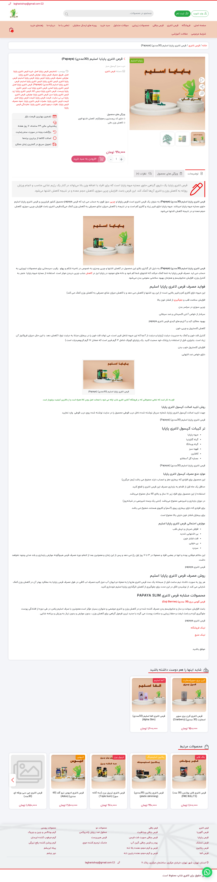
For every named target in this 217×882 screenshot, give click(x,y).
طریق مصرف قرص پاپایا (53, 74)
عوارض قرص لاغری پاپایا (30, 74)
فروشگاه (186, 25)
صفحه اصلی (200, 25)
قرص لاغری (172, 25)
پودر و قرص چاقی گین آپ (144, 842)
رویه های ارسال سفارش (85, 25)
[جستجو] (66, 13)
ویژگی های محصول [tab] (168, 174)
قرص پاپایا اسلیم (26, 78)
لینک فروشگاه (198, 627)
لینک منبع (200, 635)
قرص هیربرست (99, 837)
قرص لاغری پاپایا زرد (21, 91)
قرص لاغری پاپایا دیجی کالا (44, 91)
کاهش (89, 273)
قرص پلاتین (202, 848)
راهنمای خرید (36, 25)
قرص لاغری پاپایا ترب (37, 88)
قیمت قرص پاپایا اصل (24, 97)
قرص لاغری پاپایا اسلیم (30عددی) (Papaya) (41, 83)
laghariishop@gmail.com (27, 4)
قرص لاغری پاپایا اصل (22, 84)
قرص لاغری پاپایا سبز (58, 94)
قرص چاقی (158, 25)
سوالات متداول (121, 25)
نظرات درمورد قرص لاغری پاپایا (44, 104)
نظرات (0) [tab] (141, 174)
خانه (204, 45)
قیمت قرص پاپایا (43, 97)
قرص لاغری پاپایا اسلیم (31, 81)
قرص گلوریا (203, 832)
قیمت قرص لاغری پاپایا (57, 101)
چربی (112, 201)
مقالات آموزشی (180, 34)
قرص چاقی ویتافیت (147, 832)
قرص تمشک (202, 842)
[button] (207, 872)
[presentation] (12, 780)
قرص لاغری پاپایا (50, 81)
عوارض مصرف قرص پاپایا (57, 78)
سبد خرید (105, 25)
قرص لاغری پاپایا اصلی (58, 88)
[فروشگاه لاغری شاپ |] (13, 13)
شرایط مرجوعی (198, 34)
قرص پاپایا (39, 78)
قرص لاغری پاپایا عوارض (37, 94)
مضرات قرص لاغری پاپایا (35, 101)
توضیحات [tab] (193, 174)
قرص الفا (204, 853)
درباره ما (51, 25)
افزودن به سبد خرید (84, 159)
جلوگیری (178, 300)
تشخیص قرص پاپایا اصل (45, 71)
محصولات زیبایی (140, 25)
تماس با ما (63, 25)
